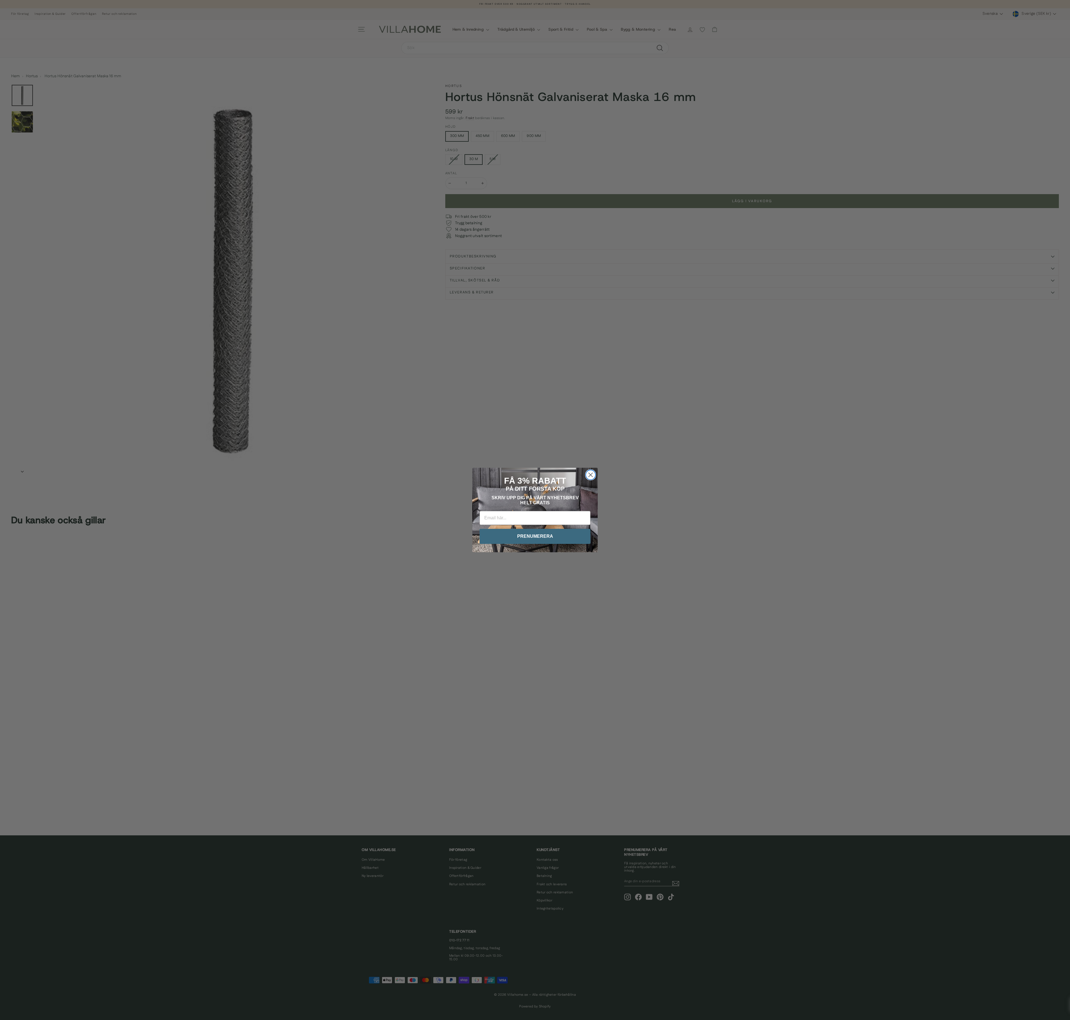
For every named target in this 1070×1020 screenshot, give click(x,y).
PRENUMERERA (535, 536)
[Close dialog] (590, 475)
